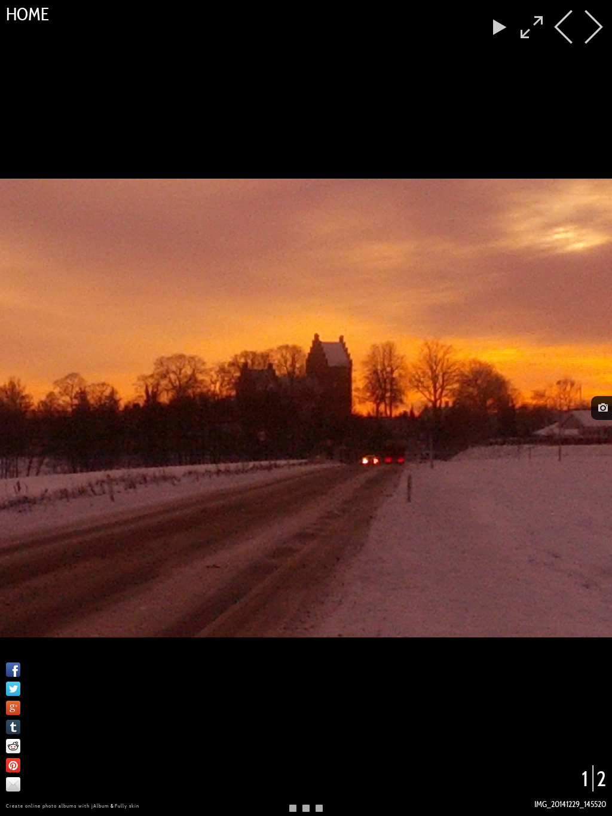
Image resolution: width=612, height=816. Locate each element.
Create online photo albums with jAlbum (57, 805)
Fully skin (127, 805)
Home (27, 14)
